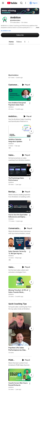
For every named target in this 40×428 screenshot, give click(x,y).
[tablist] (20, 41)
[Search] (21, 3)
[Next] (31, 94)
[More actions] (30, 103)
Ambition (11, 107)
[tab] (11, 41)
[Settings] (25, 3)
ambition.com (6, 30)
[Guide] (3, 3)
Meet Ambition (13, 75)
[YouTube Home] (12, 3)
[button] (28, 41)
